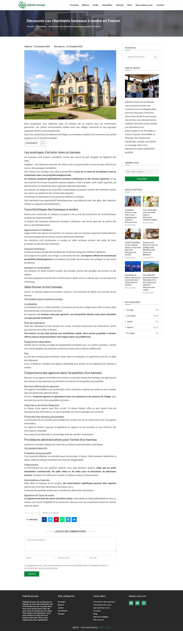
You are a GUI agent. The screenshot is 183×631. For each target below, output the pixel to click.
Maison (85, 5)
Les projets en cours (102, 605)
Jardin (95, 5)
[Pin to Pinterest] (56, 519)
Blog (129, 5)
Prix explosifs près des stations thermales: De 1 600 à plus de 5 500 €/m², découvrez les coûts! (150, 282)
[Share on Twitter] (50, 519)
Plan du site (98, 620)
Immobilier (107, 5)
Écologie (74, 5)
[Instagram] (144, 603)
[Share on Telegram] (68, 519)
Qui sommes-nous (144, 5)
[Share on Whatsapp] (62, 519)
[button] (41, 143)
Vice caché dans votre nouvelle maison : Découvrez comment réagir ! (150, 215)
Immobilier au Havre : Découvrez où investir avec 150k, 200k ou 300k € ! (132, 280)
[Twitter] (137, 603)
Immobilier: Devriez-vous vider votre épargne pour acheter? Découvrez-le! (131, 216)
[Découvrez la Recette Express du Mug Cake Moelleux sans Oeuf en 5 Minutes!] (151, 234)
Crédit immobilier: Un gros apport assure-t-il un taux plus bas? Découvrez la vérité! (133, 248)
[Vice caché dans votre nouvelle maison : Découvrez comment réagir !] (151, 201)
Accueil (30, 26)
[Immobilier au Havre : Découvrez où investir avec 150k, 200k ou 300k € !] (133, 266)
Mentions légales (100, 617)
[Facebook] (131, 603)
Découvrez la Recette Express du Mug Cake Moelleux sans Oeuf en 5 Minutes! (150, 248)
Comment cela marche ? (104, 602)
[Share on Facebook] (44, 519)
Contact (160, 5)
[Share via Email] (74, 519)
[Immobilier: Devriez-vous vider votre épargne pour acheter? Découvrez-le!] (133, 201)
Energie (120, 5)
